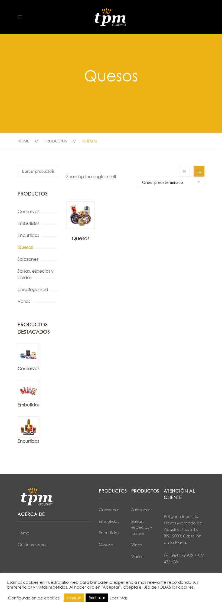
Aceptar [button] (74, 597)
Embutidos (28, 223)
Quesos (25, 247)
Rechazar (97, 597)
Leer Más (119, 597)
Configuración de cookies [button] (34, 597)
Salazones (28, 259)
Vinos (136, 544)
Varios (24, 301)
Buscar (52, 171)
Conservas (28, 211)
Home (23, 141)
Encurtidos (28, 235)
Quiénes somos (32, 544)
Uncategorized (33, 289)
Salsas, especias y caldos (36, 274)
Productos (55, 141)
